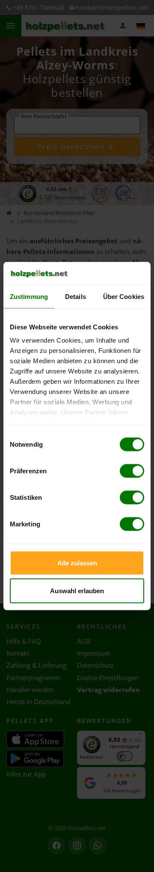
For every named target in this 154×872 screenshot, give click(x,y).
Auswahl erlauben (77, 590)
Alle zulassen (77, 562)
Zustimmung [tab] (29, 296)
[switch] (132, 471)
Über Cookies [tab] (123, 296)
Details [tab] (75, 296)
